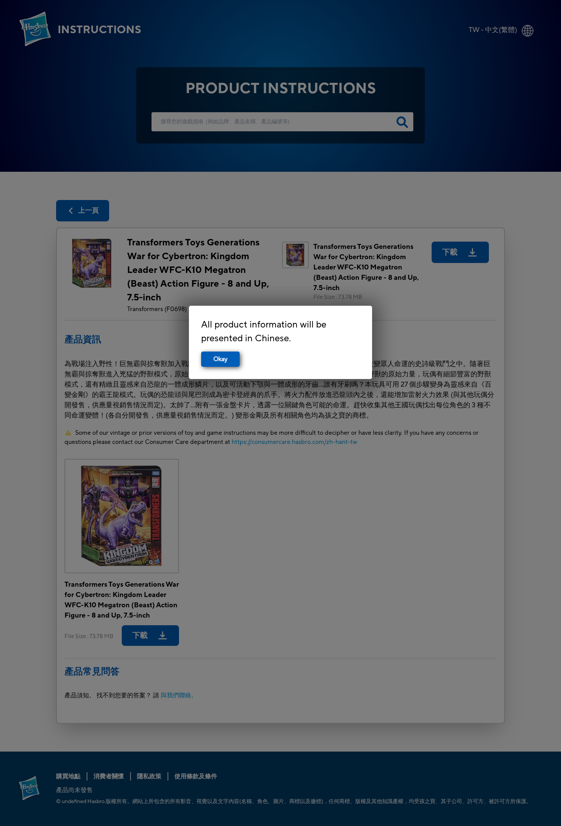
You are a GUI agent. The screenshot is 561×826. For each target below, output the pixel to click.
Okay (220, 359)
